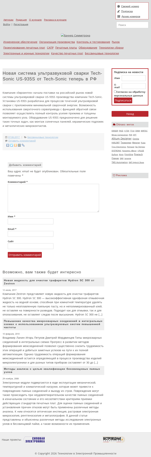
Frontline (128, 154)
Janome (127, 158)
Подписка (127, 11)
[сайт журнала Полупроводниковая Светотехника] (84, 440)
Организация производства (57, 42)
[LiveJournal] (23, 145)
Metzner (136, 142)
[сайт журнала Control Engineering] (138, 440)
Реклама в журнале (55, 19)
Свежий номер (130, 6)
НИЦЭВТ (116, 142)
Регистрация (21, 24)
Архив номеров (131, 16)
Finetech (138, 154)
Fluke (143, 142)
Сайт (11, 241)
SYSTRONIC (116, 150)
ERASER (115, 130)
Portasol (130, 146)
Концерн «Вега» (129, 150)
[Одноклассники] (15, 145)
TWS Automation (120, 162)
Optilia (136, 138)
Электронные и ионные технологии (26, 53)
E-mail (117, 86)
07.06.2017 (14, 137)
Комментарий (18, 181)
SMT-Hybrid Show (136, 162)
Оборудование (88, 47)
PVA (130, 134)
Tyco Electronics (119, 146)
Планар (115, 158)
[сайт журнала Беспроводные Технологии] (113, 440)
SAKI (122, 158)
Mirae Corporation (120, 134)
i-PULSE (141, 150)
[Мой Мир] (19, 145)
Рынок (116, 42)
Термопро (126, 142)
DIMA (137, 130)
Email (12, 229)
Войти (6, 24)
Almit (121, 154)
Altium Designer (122, 138)
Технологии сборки (111, 47)
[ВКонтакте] (8, 145)
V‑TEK (126, 130)
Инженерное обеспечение (20, 42)
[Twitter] (12, 145)
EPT (134, 134)
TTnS (132, 130)
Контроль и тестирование (93, 42)
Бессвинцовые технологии (102, 53)
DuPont (115, 154)
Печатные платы (66, 47)
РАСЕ (121, 130)
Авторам (8, 19)
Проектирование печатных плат (24, 47)
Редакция (21, 19)
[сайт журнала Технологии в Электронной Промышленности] (58, 440)
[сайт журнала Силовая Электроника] (34, 440)
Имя (117, 78)
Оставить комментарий (22, 140)
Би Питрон (140, 146)
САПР (50, 47)
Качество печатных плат (67, 53)
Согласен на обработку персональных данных (129, 93)
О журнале (35, 19)
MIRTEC (144, 130)
